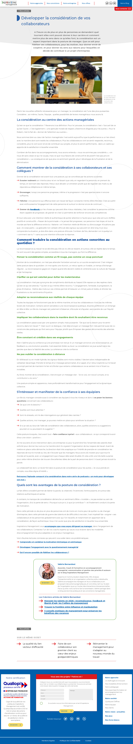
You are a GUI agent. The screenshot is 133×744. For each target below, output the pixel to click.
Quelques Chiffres (112, 701)
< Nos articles (23, 11)
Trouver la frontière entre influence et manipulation (70, 607)
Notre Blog (124, 3)
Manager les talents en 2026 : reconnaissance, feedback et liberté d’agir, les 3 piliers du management (74, 602)
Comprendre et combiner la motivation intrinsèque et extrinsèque (51, 542)
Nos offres (86, 3)
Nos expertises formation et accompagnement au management (116, 692)
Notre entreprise (69, 3)
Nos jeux (108, 716)
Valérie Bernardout (66, 564)
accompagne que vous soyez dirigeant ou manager (68, 526)
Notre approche (36, 3)
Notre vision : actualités (115, 712)
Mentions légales (48, 741)
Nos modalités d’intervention (116, 684)
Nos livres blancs (112, 720)
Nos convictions (53, 3)
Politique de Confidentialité (70, 741)
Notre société (111, 698)
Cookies (88, 741)
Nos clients (109, 708)
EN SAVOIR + (46, 583)
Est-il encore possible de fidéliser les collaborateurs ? (44, 552)
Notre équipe (110, 705)
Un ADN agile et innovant (115, 681)
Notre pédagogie (112, 687)
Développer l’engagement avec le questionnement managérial (49, 547)
